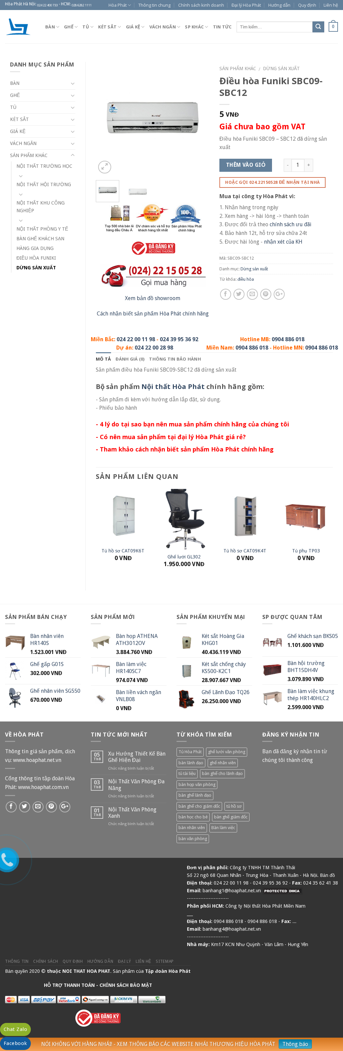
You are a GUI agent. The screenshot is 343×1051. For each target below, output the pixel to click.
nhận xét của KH (283, 242)
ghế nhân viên (223, 762)
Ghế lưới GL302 (184, 556)
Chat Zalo (15, 1029)
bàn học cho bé (193, 816)
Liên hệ (331, 5)
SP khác (194, 27)
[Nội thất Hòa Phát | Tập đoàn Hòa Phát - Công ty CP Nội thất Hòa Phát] (20, 26)
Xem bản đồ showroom (152, 298)
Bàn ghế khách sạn (40, 238)
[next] (199, 118)
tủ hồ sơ (234, 806)
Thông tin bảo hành (175, 359)
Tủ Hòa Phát (190, 751)
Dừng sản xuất (281, 68)
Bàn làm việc (223, 827)
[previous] (106, 118)
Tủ (85, 27)
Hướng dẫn (279, 5)
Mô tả (103, 359)
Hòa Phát (118, 5)
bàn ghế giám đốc (231, 816)
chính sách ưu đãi (291, 224)
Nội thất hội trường (43, 184)
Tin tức (222, 27)
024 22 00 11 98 (136, 339)
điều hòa (245, 279)
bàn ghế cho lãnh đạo (222, 773)
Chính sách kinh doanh (201, 5)
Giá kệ (133, 27)
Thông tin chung (154, 5)
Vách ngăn (162, 27)
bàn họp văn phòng (197, 784)
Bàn (50, 27)
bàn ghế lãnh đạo (195, 795)
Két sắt (107, 27)
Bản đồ (327, 875)
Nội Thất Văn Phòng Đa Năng (136, 784)
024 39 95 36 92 (179, 339)
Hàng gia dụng (35, 248)
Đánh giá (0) (130, 359)
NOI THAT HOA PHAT (86, 971)
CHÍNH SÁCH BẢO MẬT (125, 985)
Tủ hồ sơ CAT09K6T (122, 550)
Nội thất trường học (44, 166)
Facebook (15, 1043)
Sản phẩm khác (237, 68)
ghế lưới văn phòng (226, 751)
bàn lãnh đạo (191, 762)
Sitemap (165, 961)
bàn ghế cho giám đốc (199, 806)
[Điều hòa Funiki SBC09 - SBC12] (152, 118)
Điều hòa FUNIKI (36, 258)
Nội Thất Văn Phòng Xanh (132, 812)
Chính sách (45, 961)
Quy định (307, 5)
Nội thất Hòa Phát (173, 386)
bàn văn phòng (193, 838)
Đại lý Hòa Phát (246, 5)
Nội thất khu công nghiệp (40, 206)
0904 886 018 (288, 339)
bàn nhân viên (192, 827)
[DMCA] (282, 890)
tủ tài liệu (187, 773)
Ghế (68, 27)
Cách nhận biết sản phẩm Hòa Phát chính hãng (153, 313)
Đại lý (124, 961)
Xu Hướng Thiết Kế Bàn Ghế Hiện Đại (136, 757)
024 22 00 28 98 (154, 348)
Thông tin (17, 961)
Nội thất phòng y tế (42, 229)
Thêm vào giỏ (246, 165)
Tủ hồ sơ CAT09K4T (244, 550)
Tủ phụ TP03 (306, 550)
